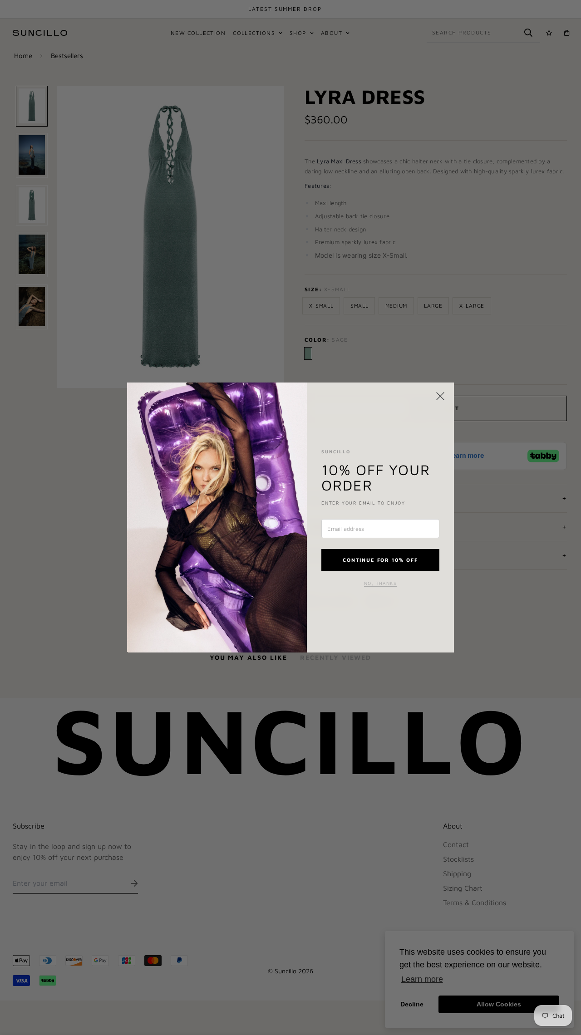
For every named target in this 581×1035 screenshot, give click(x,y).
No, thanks (380, 583)
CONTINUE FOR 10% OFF (381, 560)
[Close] (440, 396)
